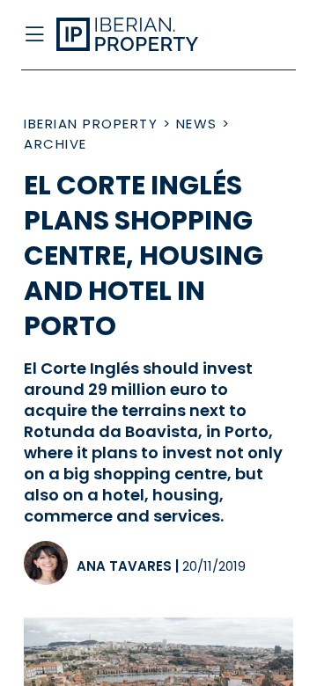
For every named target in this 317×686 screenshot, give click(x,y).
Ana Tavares (124, 566)
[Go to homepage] (130, 35)
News (196, 123)
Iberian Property (91, 123)
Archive (55, 144)
